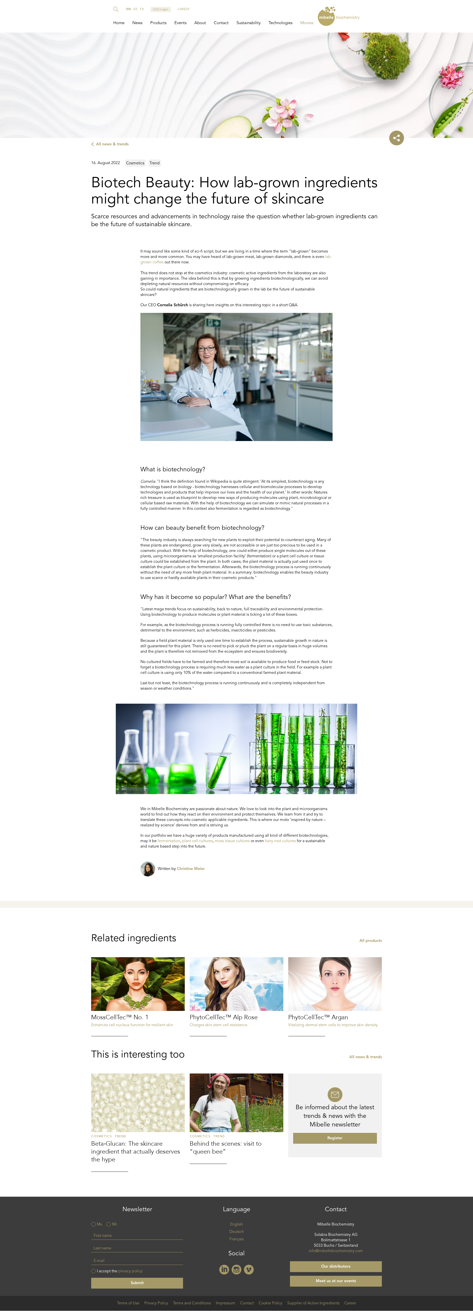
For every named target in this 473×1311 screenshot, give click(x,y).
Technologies (280, 23)
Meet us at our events (336, 1281)
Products (158, 23)
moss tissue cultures (232, 841)
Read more (138, 996)
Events (180, 23)
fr (142, 9)
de (135, 9)
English (236, 1224)
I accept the (119, 1271)
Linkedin (224, 1270)
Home (118, 23)
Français (236, 1239)
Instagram (236, 1270)
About (200, 23)
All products (370, 941)
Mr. (115, 1224)
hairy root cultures (280, 841)
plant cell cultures (197, 841)
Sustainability (248, 23)
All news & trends (112, 144)
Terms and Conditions (192, 1303)
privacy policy (130, 1271)
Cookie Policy (270, 1303)
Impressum (225, 1303)
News (137, 23)
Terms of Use (128, 1303)
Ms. (100, 1224)
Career (350, 1303)
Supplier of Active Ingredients (313, 1303)
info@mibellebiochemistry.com (336, 1251)
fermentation (169, 841)
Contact (221, 23)
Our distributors (335, 1267)
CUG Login (161, 9)
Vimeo (249, 1270)
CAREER (183, 9)
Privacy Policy (156, 1303)
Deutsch (236, 1232)
